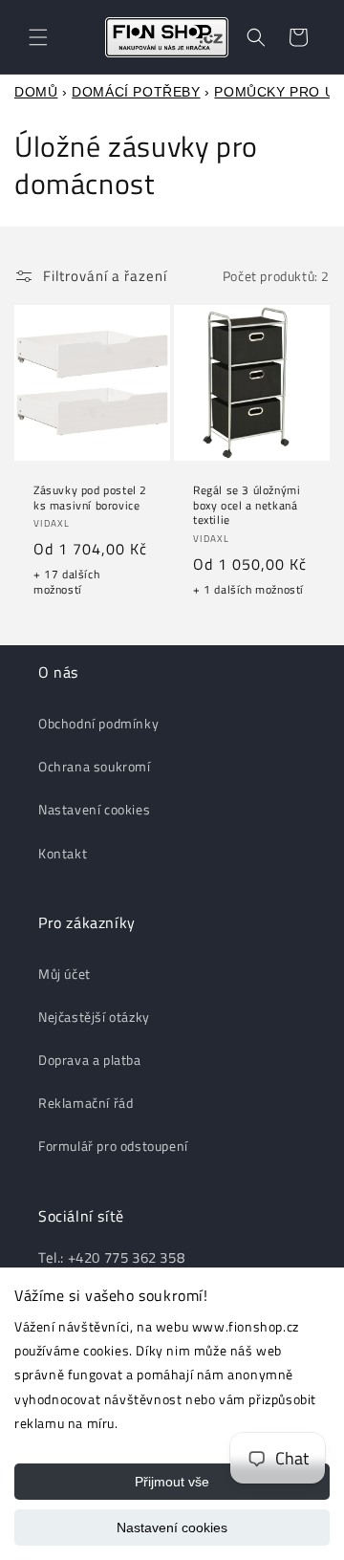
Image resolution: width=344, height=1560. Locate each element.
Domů (35, 91)
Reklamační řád (85, 1103)
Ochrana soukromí (94, 766)
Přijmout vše (172, 1481)
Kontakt (62, 853)
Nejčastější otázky (94, 1017)
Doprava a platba (89, 1060)
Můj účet (64, 974)
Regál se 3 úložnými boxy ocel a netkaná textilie (246, 505)
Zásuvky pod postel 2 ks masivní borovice (90, 497)
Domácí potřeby (136, 91)
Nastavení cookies (172, 1527)
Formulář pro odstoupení (113, 1146)
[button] (38, 37)
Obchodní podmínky (98, 723)
